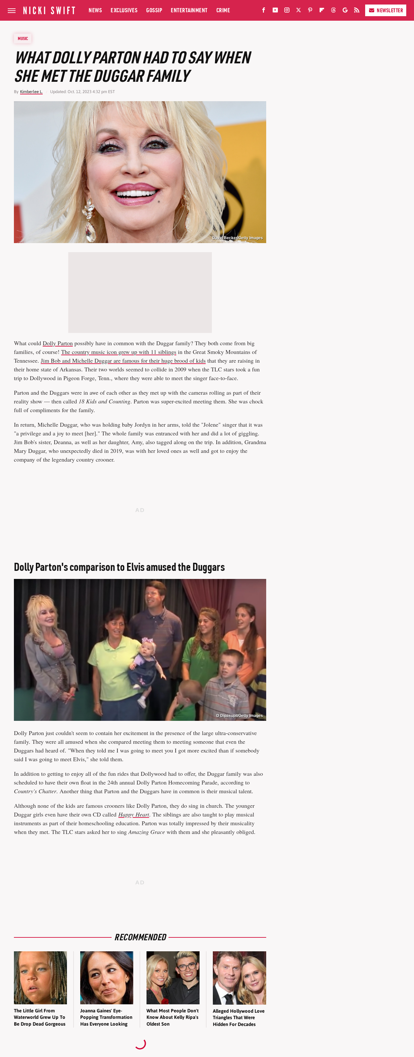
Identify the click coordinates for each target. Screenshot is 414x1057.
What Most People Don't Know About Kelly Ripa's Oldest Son (173, 1017)
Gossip (154, 10)
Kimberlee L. (31, 91)
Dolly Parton (58, 343)
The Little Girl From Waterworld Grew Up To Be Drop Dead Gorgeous (39, 1017)
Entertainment (189, 10)
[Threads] (333, 11)
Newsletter (390, 10)
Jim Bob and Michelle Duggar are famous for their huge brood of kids (123, 360)
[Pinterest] (310, 11)
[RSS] (357, 11)
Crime (223, 10)
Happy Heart (133, 814)
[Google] (345, 11)
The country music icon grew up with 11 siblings (118, 352)
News (95, 10)
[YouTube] (275, 11)
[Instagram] (287, 11)
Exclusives (124, 10)
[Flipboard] (322, 11)
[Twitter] (298, 11)
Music (23, 38)
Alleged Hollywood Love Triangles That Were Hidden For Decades (239, 1017)
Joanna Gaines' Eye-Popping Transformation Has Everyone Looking (106, 1017)
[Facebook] (263, 11)
